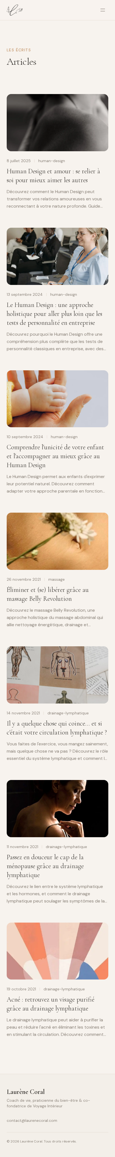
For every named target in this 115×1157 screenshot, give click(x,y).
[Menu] (102, 10)
